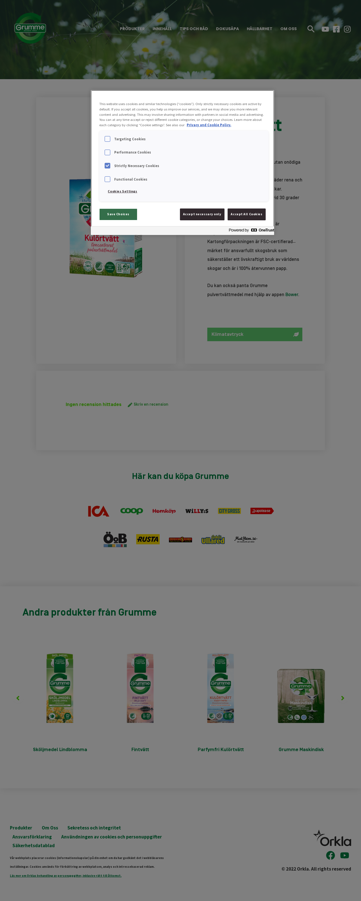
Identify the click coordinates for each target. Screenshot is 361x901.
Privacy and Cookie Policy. (209, 125)
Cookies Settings (122, 191)
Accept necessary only (202, 214)
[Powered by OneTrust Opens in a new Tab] (249, 231)
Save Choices (118, 214)
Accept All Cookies (246, 214)
